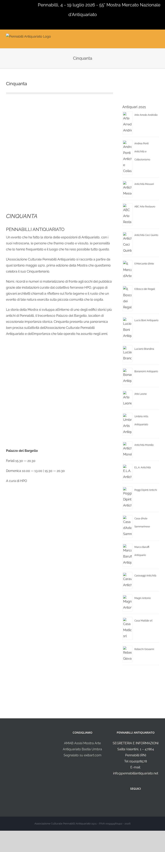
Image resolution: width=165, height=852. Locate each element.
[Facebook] (133, 799)
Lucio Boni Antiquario (146, 320)
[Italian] (2, 4)
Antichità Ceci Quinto (146, 235)
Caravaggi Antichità (145, 575)
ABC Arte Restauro (144, 206)
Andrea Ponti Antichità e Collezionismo (142, 151)
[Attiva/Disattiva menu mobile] (157, 36)
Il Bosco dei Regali (144, 289)
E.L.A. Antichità (142, 467)
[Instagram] (138, 799)
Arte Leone (140, 394)
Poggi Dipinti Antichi (145, 490)
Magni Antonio (142, 598)
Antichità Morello (144, 445)
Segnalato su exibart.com (82, 755)
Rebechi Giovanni (144, 649)
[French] (12, 4)
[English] (7, 4)
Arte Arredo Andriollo (146, 115)
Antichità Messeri (144, 184)
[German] (18, 4)
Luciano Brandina (144, 349)
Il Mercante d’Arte (144, 263)
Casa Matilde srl (143, 620)
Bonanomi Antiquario (146, 371)
